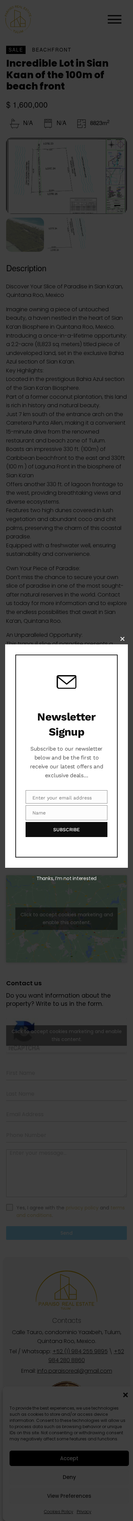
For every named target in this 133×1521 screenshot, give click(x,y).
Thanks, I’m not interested (66, 878)
